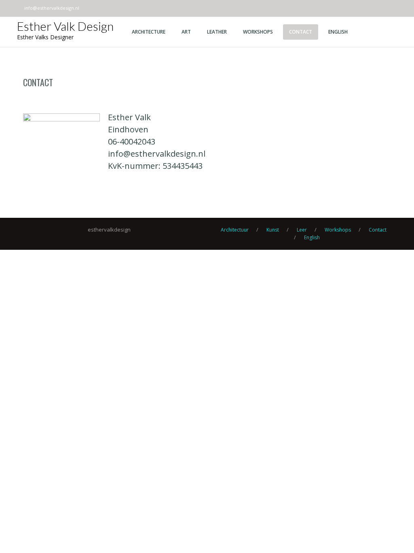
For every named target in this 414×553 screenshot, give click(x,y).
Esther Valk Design (65, 26)
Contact (38, 82)
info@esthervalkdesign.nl (51, 8)
